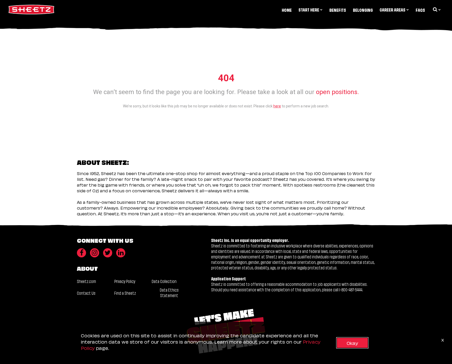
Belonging (363, 10)
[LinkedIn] (120, 252)
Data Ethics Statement (169, 292)
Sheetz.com (86, 281)
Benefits (337, 10)
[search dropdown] (436, 9)
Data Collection (164, 281)
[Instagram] (94, 252)
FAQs (420, 10)
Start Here (308, 10)
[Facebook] (81, 252)
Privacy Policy (124, 281)
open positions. (337, 92)
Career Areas (392, 10)
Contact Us (86, 293)
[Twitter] (107, 252)
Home (287, 10)
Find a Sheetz (125, 293)
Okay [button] (352, 342)
